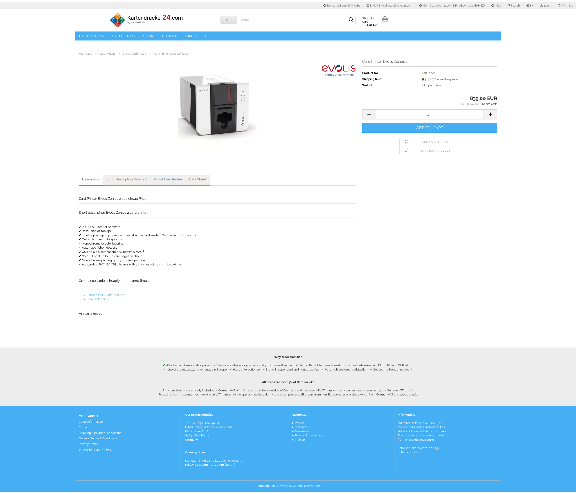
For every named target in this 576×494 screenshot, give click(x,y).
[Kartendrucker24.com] (146, 20)
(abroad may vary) (447, 79)
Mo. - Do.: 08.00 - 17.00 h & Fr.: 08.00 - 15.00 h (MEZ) (453, 5)
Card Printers (91, 36)
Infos (497, 5)
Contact (84, 427)
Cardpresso (195, 36)
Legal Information (91, 421)
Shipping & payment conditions (100, 433)
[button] (530, 5)
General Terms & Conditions (98, 438)
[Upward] (563, 487)
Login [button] (547, 5)
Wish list (566, 5)
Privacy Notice (88, 444)
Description (91, 179)
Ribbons (148, 36)
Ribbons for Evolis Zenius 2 (106, 295)
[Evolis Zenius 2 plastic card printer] (217, 109)
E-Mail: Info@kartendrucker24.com (390, 5)
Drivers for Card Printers (95, 449)
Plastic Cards (123, 36)
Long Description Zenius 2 (126, 179)
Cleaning (170, 36)
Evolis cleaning (98, 299)
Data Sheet (197, 179)
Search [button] (515, 5)
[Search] (351, 20)
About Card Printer (168, 179)
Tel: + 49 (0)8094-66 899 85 (343, 5)
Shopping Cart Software (272, 485)
